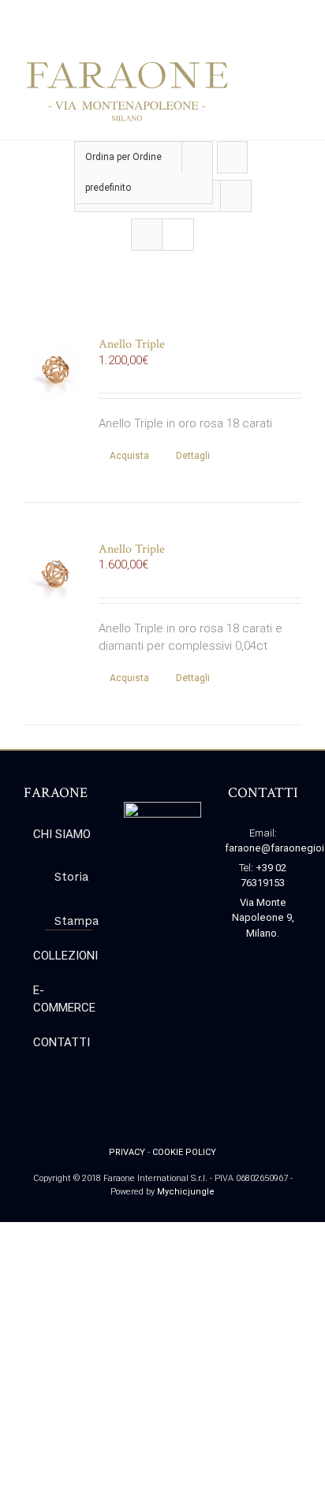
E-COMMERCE (62, 999)
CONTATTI (61, 1042)
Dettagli (193, 455)
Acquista (129, 455)
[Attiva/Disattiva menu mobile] (295, 72)
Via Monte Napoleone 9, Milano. (263, 917)
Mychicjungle (186, 1192)
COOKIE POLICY (184, 1152)
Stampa (69, 921)
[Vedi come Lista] (177, 234)
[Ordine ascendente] (232, 157)
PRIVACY (127, 1152)
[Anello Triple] (56, 369)
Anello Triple (132, 344)
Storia (69, 877)
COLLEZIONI (62, 955)
